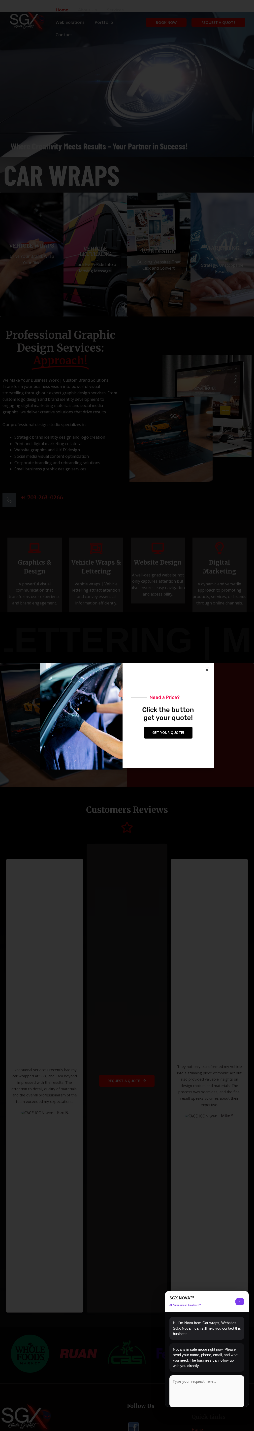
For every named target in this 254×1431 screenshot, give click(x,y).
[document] (127, 715)
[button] (207, 670)
